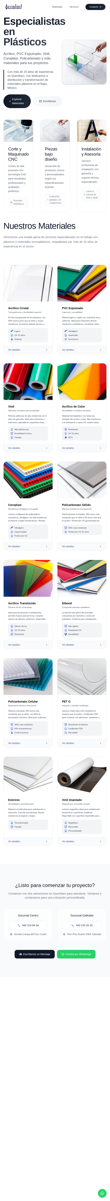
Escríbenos (49, 101)
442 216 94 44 (30, 925)
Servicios (74, 7)
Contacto (94, 7)
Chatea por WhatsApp (78, 954)
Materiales (57, 7)
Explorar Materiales (18, 101)
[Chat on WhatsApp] (102, 1193)
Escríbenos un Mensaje (36, 954)
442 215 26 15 (84, 925)
